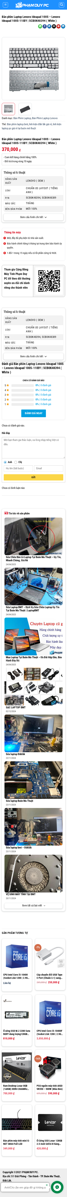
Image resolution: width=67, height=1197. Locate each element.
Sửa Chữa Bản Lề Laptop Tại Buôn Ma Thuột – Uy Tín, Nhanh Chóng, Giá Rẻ (33, 559)
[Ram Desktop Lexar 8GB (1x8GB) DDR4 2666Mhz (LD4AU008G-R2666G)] (17, 1067)
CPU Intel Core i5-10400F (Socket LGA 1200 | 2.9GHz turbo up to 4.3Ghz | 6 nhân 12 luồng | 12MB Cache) (50, 1032)
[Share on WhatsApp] (40, 26)
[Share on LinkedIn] (63, 26)
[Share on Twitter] (49, 26)
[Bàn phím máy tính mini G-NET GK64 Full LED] (17, 1122)
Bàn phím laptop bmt (17, 124)
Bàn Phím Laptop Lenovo (45, 118)
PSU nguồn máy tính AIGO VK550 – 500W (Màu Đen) (50, 1087)
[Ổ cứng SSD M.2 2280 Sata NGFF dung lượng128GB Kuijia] (17, 1012)
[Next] (62, 68)
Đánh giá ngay (33, 413)
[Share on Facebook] (45, 26)
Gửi (33, 477)
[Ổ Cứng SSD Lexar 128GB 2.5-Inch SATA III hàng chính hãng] (50, 1122)
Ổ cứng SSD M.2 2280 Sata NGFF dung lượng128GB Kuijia (16, 1032)
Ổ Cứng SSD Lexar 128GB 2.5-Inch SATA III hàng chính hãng (49, 1142)
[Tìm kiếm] (61, 4)
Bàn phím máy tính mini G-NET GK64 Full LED (16, 1142)
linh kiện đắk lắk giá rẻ (40, 124)
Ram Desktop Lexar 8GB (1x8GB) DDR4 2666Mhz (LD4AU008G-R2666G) (15, 1087)
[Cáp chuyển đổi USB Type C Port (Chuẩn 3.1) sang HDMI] (50, 956)
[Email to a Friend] (54, 26)
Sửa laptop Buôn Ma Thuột (19, 800)
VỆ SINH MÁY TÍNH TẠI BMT (21, 894)
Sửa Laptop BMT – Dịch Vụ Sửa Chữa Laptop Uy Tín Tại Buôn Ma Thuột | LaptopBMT (32, 609)
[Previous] (5, 68)
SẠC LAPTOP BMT (16, 707)
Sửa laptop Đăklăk (15, 754)
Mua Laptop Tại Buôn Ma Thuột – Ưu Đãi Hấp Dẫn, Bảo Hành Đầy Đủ (34, 659)
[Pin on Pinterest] (58, 26)
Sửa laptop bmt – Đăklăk (19, 847)
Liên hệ (7, 983)
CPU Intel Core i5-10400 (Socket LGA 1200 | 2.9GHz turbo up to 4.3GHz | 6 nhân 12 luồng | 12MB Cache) (16, 976)
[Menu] (5, 4)
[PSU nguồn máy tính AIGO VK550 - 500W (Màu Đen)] (50, 1067)
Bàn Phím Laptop (22, 118)
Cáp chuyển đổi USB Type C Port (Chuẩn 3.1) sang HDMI (49, 976)
